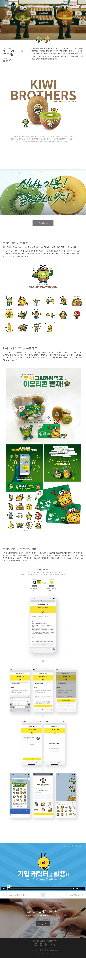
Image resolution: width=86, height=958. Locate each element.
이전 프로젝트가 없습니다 (15, 895)
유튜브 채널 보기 (43, 223)
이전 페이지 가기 (43, 895)
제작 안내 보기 (43, 924)
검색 (73, 5)
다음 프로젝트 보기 (73, 895)
